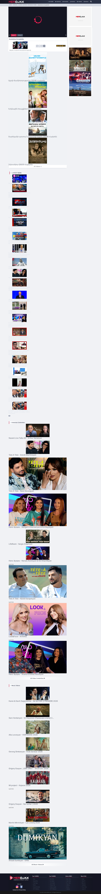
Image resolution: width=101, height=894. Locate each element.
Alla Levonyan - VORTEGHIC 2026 (23, 735)
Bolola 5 (34, 885)
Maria (34, 879)
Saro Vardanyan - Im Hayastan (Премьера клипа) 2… (31, 718)
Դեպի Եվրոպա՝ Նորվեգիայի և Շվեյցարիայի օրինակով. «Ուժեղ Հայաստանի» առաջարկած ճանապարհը (18, 338)
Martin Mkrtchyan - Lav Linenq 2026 (24, 823)
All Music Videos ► (38, 864)
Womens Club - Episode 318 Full (17, 183)
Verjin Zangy (35, 883)
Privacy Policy (22, 889)
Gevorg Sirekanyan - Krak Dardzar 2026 (25, 752)
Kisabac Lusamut (53, 887)
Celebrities (68, 889)
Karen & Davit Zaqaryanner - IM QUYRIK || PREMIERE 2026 (33, 701)
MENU (86, 1)
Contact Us (15, 889)
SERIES (58, 1)
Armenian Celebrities (18, 422)
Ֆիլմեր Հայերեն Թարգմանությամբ (20, 50)
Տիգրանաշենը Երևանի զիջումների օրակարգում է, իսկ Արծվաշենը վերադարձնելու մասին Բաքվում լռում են (19, 195)
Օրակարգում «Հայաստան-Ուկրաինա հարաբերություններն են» (18, 242)
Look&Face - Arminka (18, 636)
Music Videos (15, 685)
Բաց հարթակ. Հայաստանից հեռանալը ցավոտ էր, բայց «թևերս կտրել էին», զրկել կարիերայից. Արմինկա (19, 255)
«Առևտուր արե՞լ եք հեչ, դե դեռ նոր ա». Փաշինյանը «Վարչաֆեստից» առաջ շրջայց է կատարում (19, 399)
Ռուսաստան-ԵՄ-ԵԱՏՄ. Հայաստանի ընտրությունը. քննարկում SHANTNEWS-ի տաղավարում (17, 325)
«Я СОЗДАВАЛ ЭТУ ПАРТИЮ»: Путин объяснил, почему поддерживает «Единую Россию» (19, 288)
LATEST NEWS (17, 173)
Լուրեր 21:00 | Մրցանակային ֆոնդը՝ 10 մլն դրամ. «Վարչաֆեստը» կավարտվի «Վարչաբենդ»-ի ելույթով (17, 229)
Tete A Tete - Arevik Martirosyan (17, 277)
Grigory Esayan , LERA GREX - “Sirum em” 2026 (28, 768)
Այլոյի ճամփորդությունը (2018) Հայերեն (26, 80)
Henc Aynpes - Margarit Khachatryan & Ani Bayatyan (31, 527)
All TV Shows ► (53, 889)
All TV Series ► (36, 889)
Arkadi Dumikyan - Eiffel (19, 860)
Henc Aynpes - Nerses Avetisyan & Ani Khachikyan (30, 561)
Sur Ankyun (52, 881)
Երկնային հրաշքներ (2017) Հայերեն (24, 109)
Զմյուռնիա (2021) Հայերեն (20, 164)
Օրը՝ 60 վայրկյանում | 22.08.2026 (18, 217)
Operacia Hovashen (36, 887)
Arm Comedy (52, 883)
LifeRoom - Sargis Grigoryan (20, 544)
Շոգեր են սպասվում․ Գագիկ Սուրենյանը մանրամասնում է (17, 387)
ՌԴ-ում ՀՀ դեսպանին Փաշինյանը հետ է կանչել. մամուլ (18, 376)
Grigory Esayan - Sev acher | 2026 (23, 804)
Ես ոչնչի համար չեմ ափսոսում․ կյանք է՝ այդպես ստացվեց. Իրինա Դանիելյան (19, 412)
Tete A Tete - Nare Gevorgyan (21, 491)
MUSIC (73, 1)
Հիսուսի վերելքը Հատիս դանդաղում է (15, 267)
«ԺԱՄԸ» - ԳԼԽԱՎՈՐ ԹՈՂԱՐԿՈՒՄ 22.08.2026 (18, 207)
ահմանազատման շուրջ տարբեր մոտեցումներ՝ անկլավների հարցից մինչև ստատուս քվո (19, 312)
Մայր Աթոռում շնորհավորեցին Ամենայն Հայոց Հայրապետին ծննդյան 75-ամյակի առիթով (17, 365)
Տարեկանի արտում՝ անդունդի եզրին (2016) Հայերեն (32, 137)
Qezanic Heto (35, 881)
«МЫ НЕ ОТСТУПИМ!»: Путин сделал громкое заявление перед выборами (19, 300)
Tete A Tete (52, 879)
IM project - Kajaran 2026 (19, 785)
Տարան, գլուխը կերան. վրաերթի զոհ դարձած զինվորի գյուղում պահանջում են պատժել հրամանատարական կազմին (18, 352)
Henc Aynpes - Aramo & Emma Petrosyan (26, 674)
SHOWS (66, 1)
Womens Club (52, 885)
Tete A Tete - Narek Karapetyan (22, 599)
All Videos (37, 166)
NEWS (80, 1)
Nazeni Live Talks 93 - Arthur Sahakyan (25, 438)
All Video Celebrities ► (37, 678)
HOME (51, 1)
